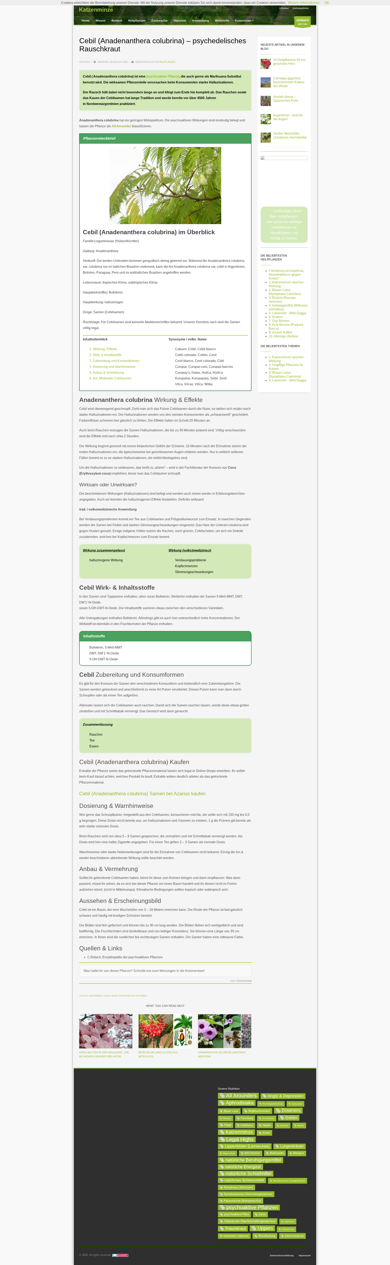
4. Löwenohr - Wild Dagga (287, 380)
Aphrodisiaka (240, 1102)
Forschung (247, 1118)
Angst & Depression (285, 1096)
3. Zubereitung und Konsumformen (114, 361)
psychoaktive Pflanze (162, 76)
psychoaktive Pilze (236, 1214)
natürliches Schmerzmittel (244, 1180)
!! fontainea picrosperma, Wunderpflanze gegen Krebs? (286, 274)
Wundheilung (266, 1235)
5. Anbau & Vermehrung (106, 372)
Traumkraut (235, 1228)
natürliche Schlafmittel (248, 1173)
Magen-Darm (229, 1153)
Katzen (300, 1125)
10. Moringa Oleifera (283, 336)
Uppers (265, 1228)
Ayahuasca (297, 1104)
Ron (87, 62)
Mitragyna (298, 1153)
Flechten (227, 1118)
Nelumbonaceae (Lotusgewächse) (289, 1181)
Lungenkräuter (292, 1146)
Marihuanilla (277, 1153)
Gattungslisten (301, 8)
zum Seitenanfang (240, 981)
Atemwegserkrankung (272, 1104)
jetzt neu (302, 21)
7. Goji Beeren (279, 321)
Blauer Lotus (231, 1111)
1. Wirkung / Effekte (103, 349)
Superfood (289, 1221)
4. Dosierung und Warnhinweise (112, 366)
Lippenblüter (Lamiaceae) (247, 1146)
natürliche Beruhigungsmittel (253, 1159)
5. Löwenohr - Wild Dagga (287, 313)
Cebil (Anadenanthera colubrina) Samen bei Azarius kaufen (142, 793)
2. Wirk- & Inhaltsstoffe (105, 355)
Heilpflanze (246, 1125)
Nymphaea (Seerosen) (238, 1187)
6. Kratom (276, 317)
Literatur (284, 8)
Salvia (262, 1214)
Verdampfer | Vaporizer (236, 1236)
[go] (217, 7)
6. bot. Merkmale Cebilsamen (110, 378)
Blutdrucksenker (259, 1111)
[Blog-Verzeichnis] (120, 1254)
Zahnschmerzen (294, 1235)
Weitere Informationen (304, 2)
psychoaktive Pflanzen (132, 996)
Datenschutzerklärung (282, 1255)
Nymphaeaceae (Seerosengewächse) (248, 1194)
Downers (291, 1110)
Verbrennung (288, 1229)
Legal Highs (111, 996)
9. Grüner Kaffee (280, 332)
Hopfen (267, 1125)
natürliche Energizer (243, 1167)
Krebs (266, 1132)
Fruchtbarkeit (268, 1118)
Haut (227, 1125)
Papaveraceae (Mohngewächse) (242, 1200)
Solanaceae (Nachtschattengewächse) (249, 1221)
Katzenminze (239, 1132)
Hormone (284, 1125)
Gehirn (291, 1117)
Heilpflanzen (167, 62)
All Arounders (93, 996)
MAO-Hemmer (252, 1153)
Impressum (305, 1255)
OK (326, 2)
